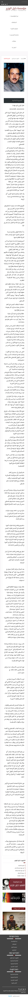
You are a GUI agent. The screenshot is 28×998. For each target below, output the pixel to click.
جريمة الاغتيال (21, 873)
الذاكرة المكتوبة (14, 960)
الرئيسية (22, 58)
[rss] (25, 989)
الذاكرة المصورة (14, 963)
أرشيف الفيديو (14, 966)
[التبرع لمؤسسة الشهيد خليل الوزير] (14, 884)
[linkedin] (5, 4)
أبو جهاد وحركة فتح (19, 868)
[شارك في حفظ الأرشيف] (14, 898)
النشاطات (14, 944)
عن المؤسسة (14, 941)
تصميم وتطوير (16, 996)
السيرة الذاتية (21, 865)
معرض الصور (14, 947)
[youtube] (23, 989)
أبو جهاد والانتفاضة (19, 870)
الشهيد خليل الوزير (15, 58)
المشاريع (14, 950)
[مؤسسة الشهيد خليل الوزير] (14, 9)
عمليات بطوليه (20, 875)
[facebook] (18, 989)
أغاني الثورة (14, 983)
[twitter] (3, 4)
